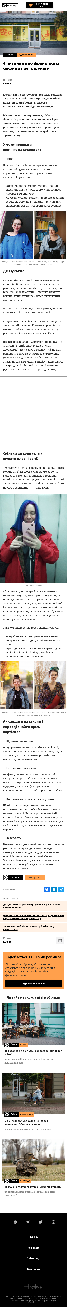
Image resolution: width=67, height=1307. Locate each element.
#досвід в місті (26, 54)
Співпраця (33, 1258)
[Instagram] (53, 1222)
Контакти (33, 1269)
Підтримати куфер (33, 983)
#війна (23, 1044)
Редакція (33, 1247)
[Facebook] (15, 1222)
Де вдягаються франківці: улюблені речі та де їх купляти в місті (31, 906)
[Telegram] (28, 1222)
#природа (25, 1180)
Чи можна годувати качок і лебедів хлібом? (32, 1187)
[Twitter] (41, 1222)
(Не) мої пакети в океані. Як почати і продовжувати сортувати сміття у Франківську (33, 917)
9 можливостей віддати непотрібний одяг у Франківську (29, 928)
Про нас (33, 1237)
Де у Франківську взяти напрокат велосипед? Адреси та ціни (26, 1122)
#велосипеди (26, 1114)
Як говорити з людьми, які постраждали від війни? (33, 1052)
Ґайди (10, 54)
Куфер (7, 941)
